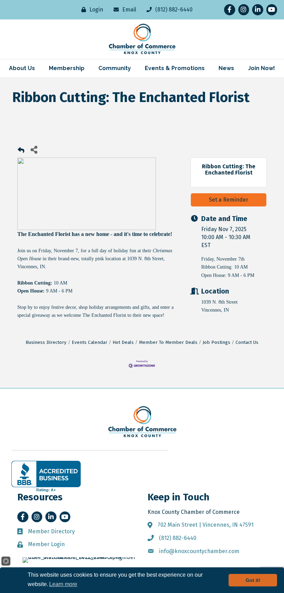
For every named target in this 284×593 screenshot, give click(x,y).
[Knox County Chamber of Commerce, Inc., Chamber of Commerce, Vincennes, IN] (46, 476)
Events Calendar (89, 342)
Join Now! (261, 68)
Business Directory (46, 342)
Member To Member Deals (168, 342)
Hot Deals (123, 342)
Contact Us (247, 342)
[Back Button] (21, 151)
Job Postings (216, 342)
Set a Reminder (228, 199)
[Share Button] (34, 149)
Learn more (63, 584)
